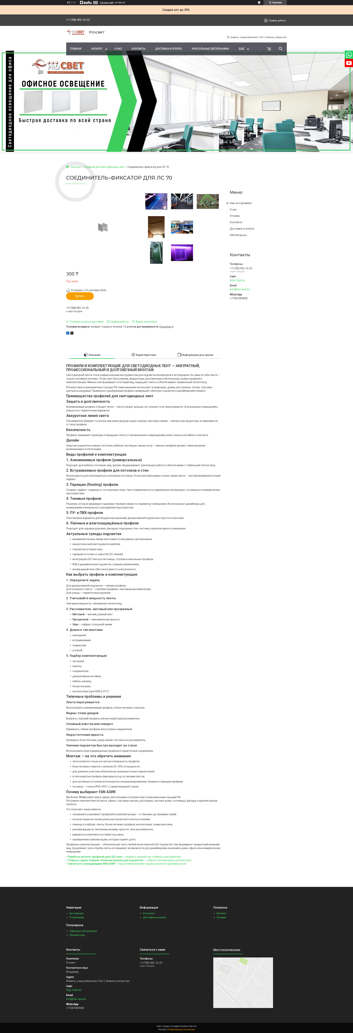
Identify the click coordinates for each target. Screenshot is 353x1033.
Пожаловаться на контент (181, 1029)
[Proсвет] (75, 32)
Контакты (138, 48)
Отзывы (235, 215)
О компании (76, 917)
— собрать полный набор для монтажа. (129, 860)
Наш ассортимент (241, 203)
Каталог (97, 48)
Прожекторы (77, 935)
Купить (80, 296)
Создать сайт (107, 2)
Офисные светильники (83, 931)
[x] (71, 333)
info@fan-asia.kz (240, 289)
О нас (118, 48)
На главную (76, 913)
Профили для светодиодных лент (104, 166)
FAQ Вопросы (238, 235)
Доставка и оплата (168, 48)
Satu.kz (193, 1026)
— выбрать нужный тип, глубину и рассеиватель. (124, 856)
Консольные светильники (210, 48)
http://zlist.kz (237, 280)
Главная (75, 48)
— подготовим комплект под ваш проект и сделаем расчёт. (126, 863)
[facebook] (67, 333)
